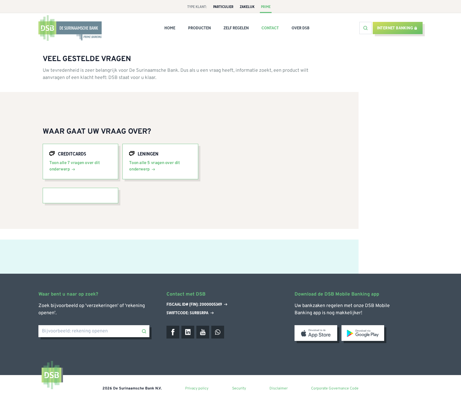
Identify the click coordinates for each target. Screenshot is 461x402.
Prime (266, 7)
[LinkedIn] (187, 332)
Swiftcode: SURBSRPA (187, 313)
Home (169, 28)
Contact (270, 28)
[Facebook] (172, 332)
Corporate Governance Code (335, 388)
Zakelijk (247, 7)
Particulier (223, 7)
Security (239, 388)
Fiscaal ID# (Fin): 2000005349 (194, 304)
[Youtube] (202, 332)
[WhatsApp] (217, 332)
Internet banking (395, 28)
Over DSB (300, 28)
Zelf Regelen (236, 28)
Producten (199, 28)
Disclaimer (278, 388)
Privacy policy (196, 388)
